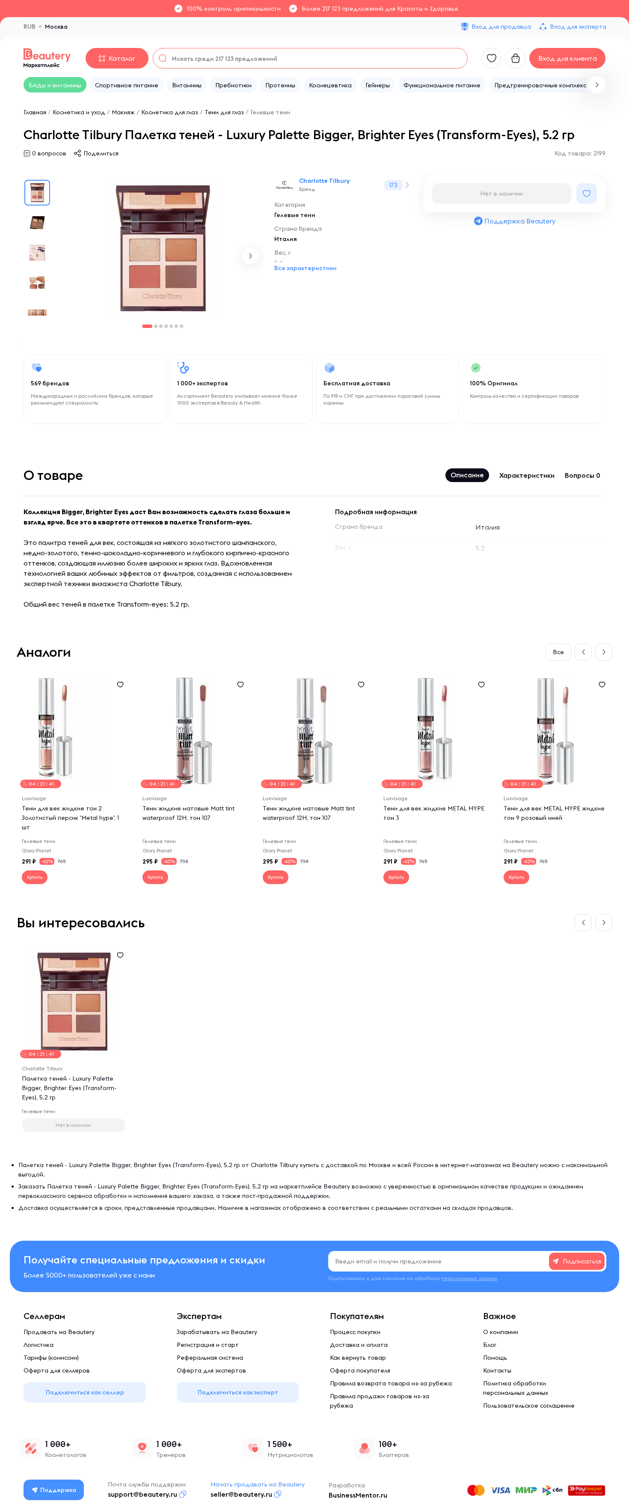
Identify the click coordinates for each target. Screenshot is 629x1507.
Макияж (123, 112)
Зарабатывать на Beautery (217, 1332)
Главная (35, 112)
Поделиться (101, 153)
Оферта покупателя (360, 1370)
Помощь (495, 1357)
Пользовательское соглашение (529, 1405)
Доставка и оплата (359, 1345)
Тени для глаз (224, 112)
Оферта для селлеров (57, 1370)
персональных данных (469, 1278)
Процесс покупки (355, 1332)
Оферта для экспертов (211, 1370)
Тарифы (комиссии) (51, 1357)
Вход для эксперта (578, 26)
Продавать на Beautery (59, 1332)
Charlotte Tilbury (324, 181)
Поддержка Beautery (519, 221)
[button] (596, 84)
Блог (489, 1345)
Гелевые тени (270, 112)
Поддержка (58, 1490)
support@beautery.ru (142, 1494)
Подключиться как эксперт (238, 1392)
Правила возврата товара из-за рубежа (391, 1383)
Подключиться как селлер (85, 1392)
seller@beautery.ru (241, 1494)
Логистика (38, 1345)
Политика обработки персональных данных (515, 1388)
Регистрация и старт (208, 1345)
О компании (500, 1332)
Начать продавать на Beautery (258, 1484)
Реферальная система (210, 1357)
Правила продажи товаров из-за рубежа (379, 1400)
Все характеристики (305, 268)
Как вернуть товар (358, 1357)
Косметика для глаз (169, 112)
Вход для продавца (501, 26)
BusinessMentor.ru (358, 1495)
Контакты (497, 1370)
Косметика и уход (79, 112)
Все (558, 652)
